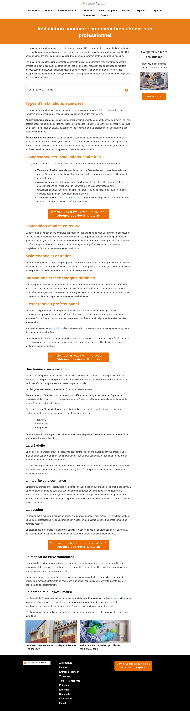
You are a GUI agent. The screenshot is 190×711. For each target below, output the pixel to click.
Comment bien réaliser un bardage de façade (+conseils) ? (51, 637)
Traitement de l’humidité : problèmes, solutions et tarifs (105, 637)
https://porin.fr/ (55, 328)
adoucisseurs (74, 197)
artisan (113, 598)
